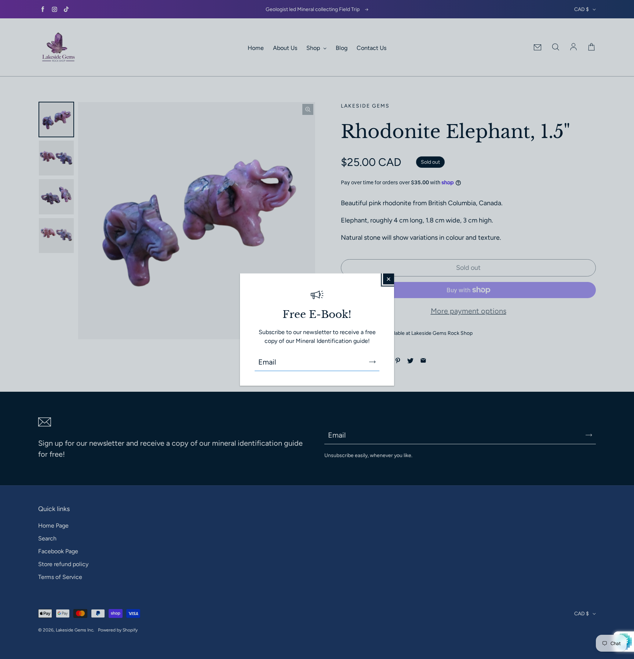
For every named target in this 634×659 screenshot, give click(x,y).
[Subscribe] (372, 362)
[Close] (388, 278)
